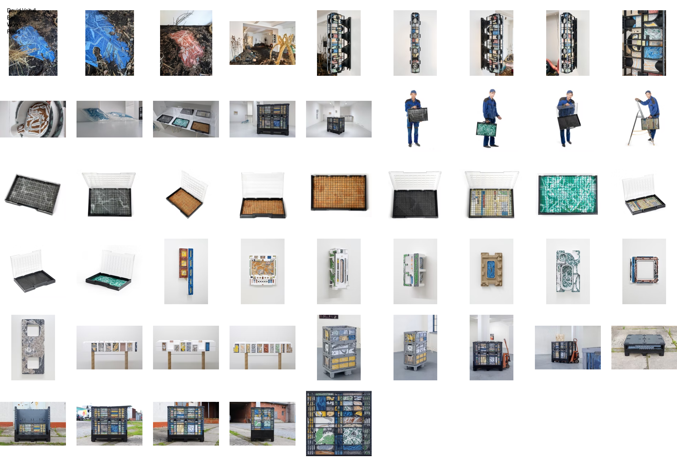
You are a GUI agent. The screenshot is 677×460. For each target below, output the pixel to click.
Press (13, 31)
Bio (10, 17)
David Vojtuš (21, 10)
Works (14, 24)
